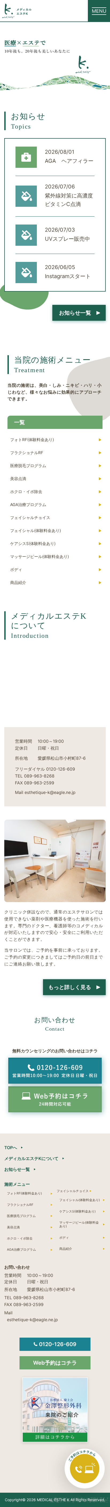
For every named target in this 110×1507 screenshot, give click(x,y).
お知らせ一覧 (17, 1169)
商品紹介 (18, 582)
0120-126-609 (60, 769)
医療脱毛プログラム (28, 465)
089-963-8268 (39, 776)
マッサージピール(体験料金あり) (39, 556)
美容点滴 (18, 478)
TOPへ (10, 1147)
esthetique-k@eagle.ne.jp (32, 1319)
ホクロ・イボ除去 (26, 491)
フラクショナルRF (26, 452)
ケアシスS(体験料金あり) (33, 543)
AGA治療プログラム (28, 504)
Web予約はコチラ (55, 1363)
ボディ (16, 569)
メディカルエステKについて (31, 1158)
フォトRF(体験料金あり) (32, 439)
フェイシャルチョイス (30, 517)
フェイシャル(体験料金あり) (35, 530)
